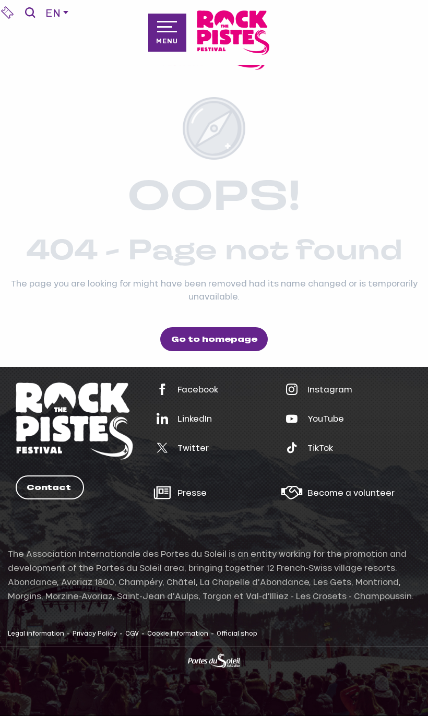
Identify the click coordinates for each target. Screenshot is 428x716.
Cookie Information (177, 633)
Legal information (36, 633)
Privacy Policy (95, 633)
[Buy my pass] (7, 12)
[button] (30, 12)
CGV (132, 633)
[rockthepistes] (233, 32)
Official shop (237, 633)
